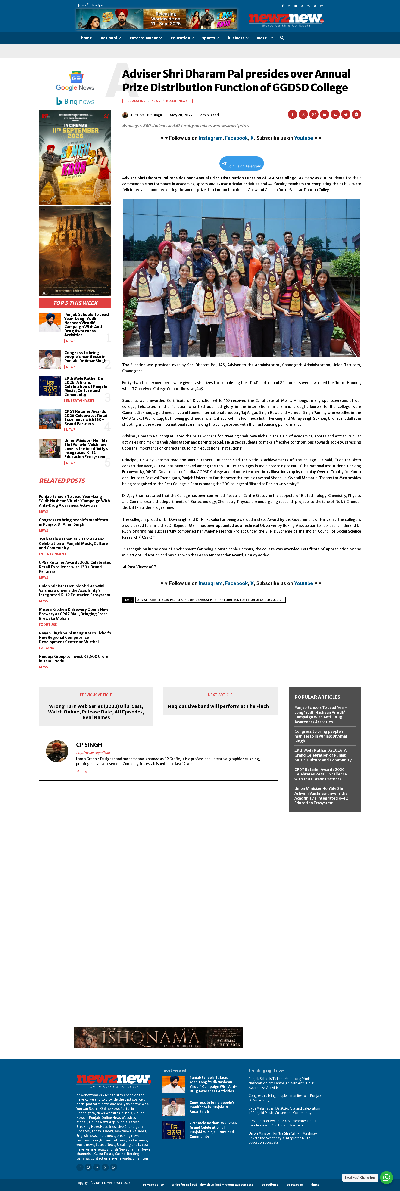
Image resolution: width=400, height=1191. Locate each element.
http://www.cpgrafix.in (93, 753)
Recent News (177, 100)
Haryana (46, 648)
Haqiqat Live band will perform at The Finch (218, 706)
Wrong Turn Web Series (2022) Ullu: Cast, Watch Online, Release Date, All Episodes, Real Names (96, 712)
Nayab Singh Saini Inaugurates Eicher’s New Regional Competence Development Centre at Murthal (75, 637)
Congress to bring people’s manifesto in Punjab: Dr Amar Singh (85, 356)
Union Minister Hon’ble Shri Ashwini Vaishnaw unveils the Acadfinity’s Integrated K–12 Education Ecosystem (86, 448)
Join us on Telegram (244, 166)
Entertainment (80, 400)
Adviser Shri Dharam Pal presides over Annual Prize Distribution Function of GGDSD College (211, 600)
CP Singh (154, 115)
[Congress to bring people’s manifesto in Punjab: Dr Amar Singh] (50, 359)
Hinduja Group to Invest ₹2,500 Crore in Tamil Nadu (73, 658)
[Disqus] (158, 848)
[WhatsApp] (321, 5)
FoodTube (48, 624)
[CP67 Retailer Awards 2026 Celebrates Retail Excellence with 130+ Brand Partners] (50, 419)
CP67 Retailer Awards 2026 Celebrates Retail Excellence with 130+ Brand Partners (86, 417)
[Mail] (302, 5)
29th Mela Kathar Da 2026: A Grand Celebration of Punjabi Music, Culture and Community (85, 386)
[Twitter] (315, 5)
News (70, 341)
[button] (282, 38)
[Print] (345, 114)
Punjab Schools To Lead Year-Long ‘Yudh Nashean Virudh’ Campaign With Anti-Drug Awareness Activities (86, 324)
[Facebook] (283, 5)
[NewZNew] (286, 21)
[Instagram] (289, 5)
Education (137, 100)
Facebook (236, 138)
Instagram (210, 138)
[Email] (335, 114)
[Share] (308, 5)
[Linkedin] (296, 5)
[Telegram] (356, 114)
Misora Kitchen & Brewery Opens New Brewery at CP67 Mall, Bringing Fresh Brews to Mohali (73, 613)
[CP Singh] (126, 115)
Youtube (303, 138)
